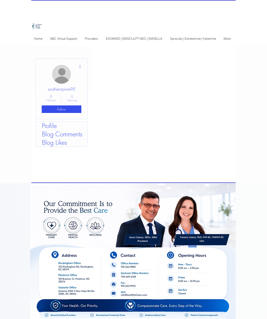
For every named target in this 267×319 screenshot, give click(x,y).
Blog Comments (62, 134)
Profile (49, 126)
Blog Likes (54, 142)
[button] (63, 38)
